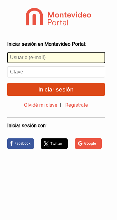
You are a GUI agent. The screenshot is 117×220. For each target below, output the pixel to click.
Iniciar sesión (56, 89)
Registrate (76, 105)
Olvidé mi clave (40, 105)
